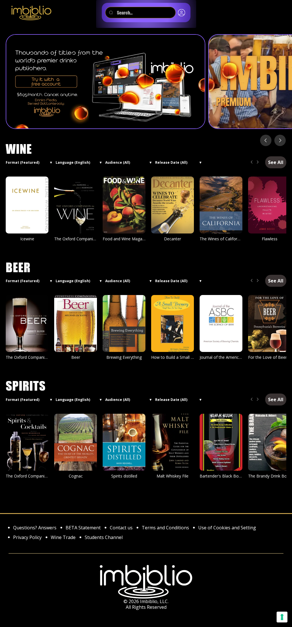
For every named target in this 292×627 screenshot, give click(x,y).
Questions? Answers (34, 528)
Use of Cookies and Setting (227, 528)
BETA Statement (83, 528)
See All (275, 162)
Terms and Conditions (165, 528)
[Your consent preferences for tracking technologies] (282, 617)
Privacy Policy (27, 537)
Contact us (121, 528)
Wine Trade (63, 537)
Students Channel (104, 537)
